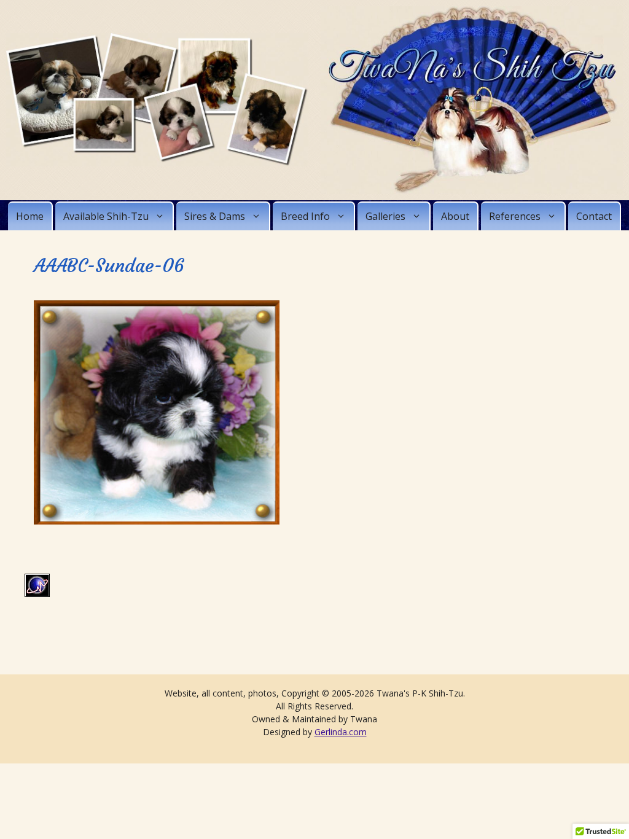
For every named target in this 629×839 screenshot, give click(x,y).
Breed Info (305, 216)
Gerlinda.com (340, 732)
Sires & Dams (214, 216)
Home (30, 216)
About (455, 216)
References (515, 216)
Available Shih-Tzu (106, 216)
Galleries (385, 216)
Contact (594, 216)
